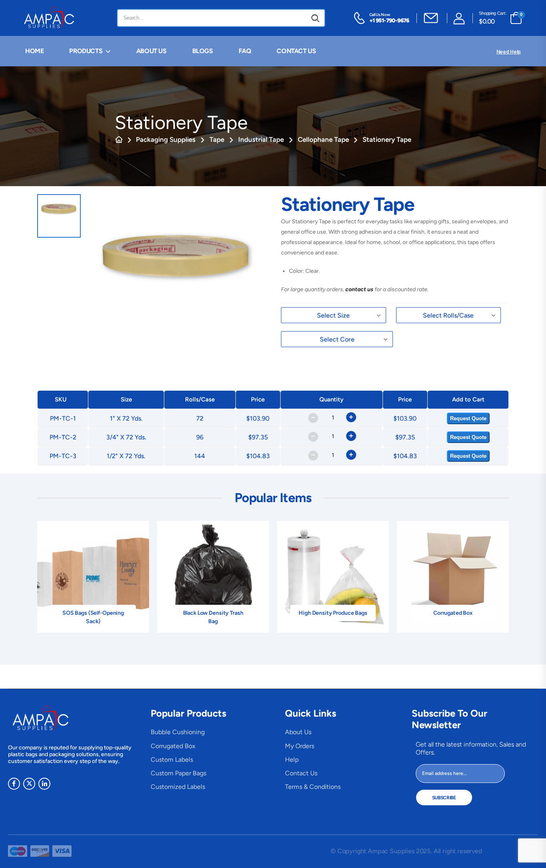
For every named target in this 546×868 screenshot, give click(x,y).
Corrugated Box (452, 613)
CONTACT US (296, 51)
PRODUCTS (85, 51)
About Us (298, 732)
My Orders (299, 746)
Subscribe (444, 797)
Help (292, 759)
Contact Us (301, 773)
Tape (216, 139)
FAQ (245, 51)
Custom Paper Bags (178, 773)
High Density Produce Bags (333, 613)
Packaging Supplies (165, 139)
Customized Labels (178, 787)
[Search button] (315, 18)
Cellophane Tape (323, 139)
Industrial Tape (261, 139)
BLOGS (202, 51)
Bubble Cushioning (178, 732)
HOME (34, 51)
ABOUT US (151, 51)
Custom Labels (172, 759)
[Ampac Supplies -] (50, 18)
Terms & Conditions (313, 787)
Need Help (508, 52)
